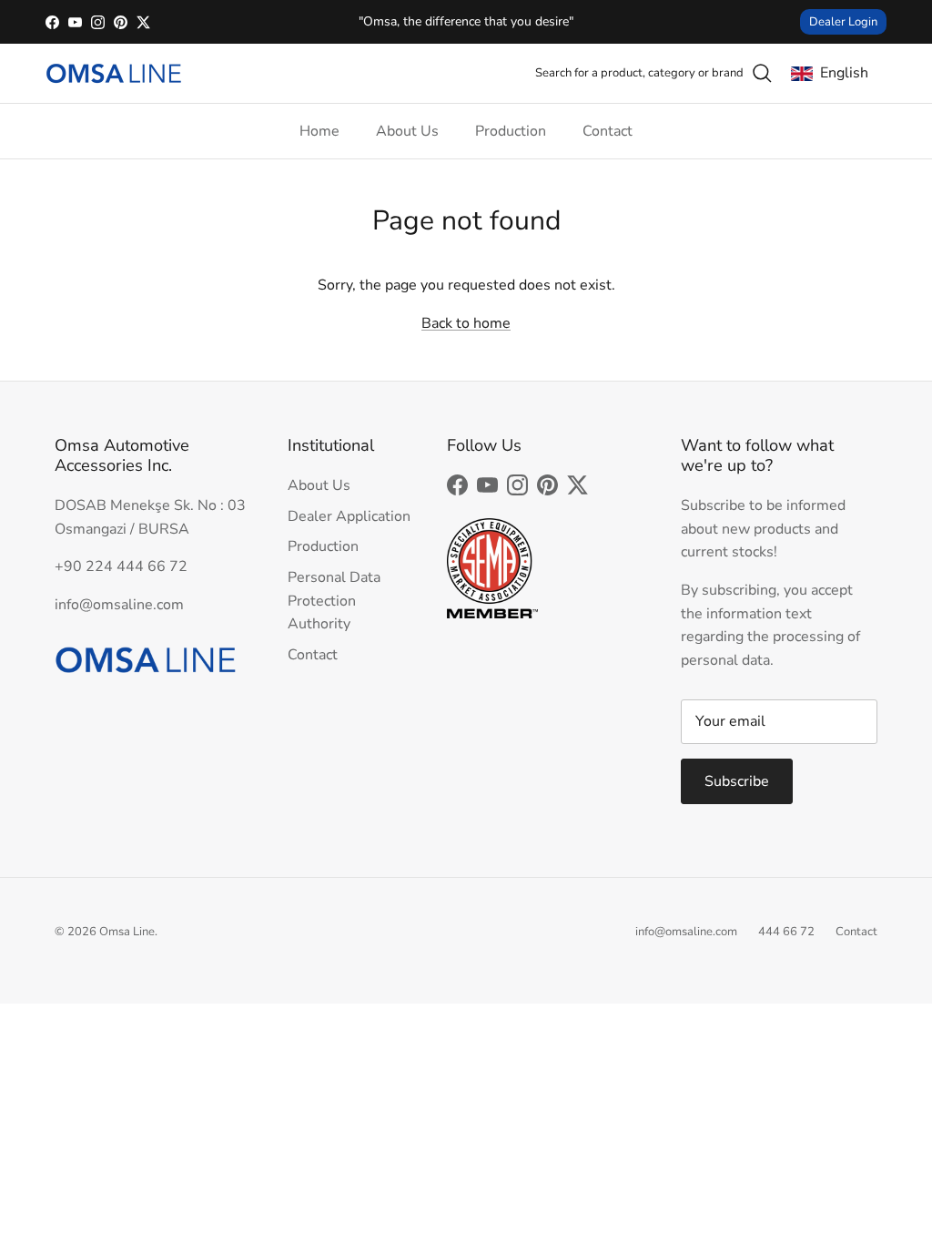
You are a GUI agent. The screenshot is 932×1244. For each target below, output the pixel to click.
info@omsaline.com (686, 931)
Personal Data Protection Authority (334, 600)
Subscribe (736, 781)
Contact (607, 131)
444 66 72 (786, 931)
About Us (407, 131)
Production (510, 131)
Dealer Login (843, 22)
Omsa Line (127, 931)
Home (319, 131)
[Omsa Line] (114, 73)
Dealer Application (349, 516)
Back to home (466, 323)
